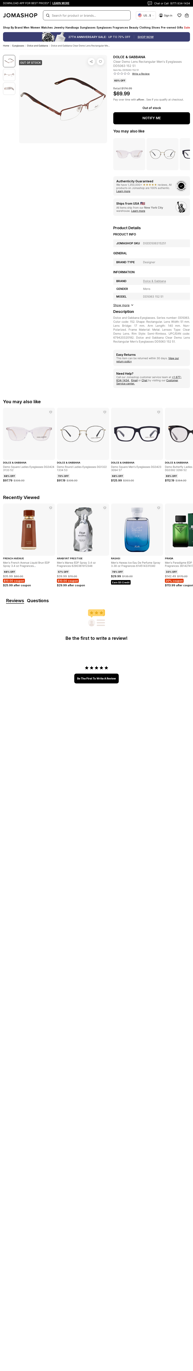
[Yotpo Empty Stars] (121, 73)
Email (134, 380)
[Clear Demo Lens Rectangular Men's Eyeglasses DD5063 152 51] (100, 61)
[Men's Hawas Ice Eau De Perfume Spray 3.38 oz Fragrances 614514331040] (159, 508)
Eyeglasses (18, 45)
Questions (38, 600)
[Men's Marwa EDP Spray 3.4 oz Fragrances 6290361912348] (105, 508)
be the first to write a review (96, 678)
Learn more (123, 191)
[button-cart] (187, 15)
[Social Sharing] (91, 61)
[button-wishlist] (179, 15)
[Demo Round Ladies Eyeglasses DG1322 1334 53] (105, 412)
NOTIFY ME (151, 118)
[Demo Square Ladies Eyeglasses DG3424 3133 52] (51, 412)
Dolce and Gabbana (37, 45)
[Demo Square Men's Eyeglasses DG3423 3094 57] (159, 412)
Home (6, 45)
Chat (144, 380)
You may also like (129, 131)
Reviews (15, 600)
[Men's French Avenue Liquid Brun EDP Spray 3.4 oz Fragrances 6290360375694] (51, 508)
